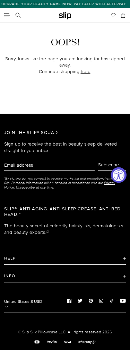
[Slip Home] (65, 16)
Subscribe (108, 165)
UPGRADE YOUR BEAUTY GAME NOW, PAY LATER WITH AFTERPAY (62, 4)
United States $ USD (23, 301)
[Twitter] (80, 301)
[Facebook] (69, 301)
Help (10, 258)
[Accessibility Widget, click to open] (119, 175)
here (85, 72)
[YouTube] (123, 301)
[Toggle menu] (7, 15)
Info (9, 276)
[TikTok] (111, 301)
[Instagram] (101, 301)
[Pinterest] (90, 301)
